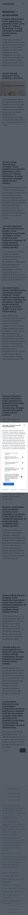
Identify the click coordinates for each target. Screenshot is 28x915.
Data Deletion (5, 489)
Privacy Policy (22, 489)
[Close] (24, 425)
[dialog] (14, 457)
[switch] (22, 457)
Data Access (14, 489)
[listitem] (14, 454)
